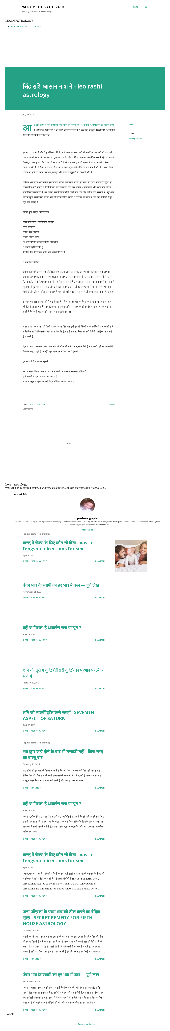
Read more (100, 561)
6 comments (36, 788)
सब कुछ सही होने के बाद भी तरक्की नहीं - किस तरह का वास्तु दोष (63, 754)
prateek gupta (87, 518)
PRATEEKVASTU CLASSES (25, 26)
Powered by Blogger (86, 1024)
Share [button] (131, 124)
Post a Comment (39, 561)
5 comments (36, 959)
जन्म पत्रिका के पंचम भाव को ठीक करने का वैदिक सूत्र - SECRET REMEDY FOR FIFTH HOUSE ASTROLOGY (61, 918)
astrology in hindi (135, 138)
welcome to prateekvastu (43, 7)
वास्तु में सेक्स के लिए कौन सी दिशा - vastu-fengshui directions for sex (58, 546)
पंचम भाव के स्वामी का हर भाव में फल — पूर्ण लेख (61, 585)
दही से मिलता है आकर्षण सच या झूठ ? (52, 627)
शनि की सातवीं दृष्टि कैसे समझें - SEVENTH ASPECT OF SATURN (58, 715)
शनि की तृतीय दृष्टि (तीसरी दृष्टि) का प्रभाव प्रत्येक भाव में (63, 673)
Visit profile (87, 530)
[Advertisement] (85, 47)
